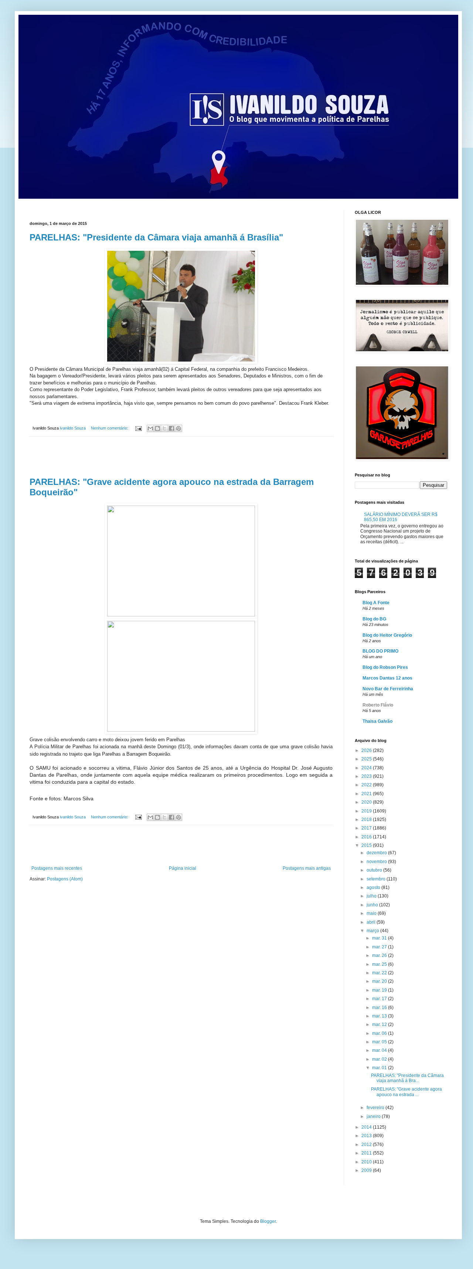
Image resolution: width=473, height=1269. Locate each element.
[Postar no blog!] (157, 428)
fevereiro (376, 1107)
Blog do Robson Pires (385, 667)
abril (372, 922)
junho (373, 904)
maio (372, 913)
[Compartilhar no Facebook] (171, 428)
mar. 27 (380, 947)
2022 (367, 784)
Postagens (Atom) (65, 879)
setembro (377, 879)
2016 (367, 836)
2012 (367, 1144)
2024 (367, 767)
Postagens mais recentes (56, 868)
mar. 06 (380, 1033)
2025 (367, 759)
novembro (377, 861)
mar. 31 (380, 938)
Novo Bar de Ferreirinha (388, 688)
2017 (367, 828)
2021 (367, 793)
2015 (367, 845)
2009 (367, 1170)
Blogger (268, 1221)
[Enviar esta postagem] (138, 428)
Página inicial (182, 868)
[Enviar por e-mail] (150, 428)
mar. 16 (380, 1007)
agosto (374, 887)
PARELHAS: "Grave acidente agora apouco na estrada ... (406, 1092)
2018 (367, 819)
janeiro (374, 1116)
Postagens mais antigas (307, 868)
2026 (367, 750)
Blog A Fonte (376, 602)
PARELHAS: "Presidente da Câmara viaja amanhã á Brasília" (156, 237)
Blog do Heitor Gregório (387, 635)
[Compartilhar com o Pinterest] (178, 428)
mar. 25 (380, 964)
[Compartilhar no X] (164, 428)
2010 (367, 1161)
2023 (367, 776)
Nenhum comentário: (110, 428)
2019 (367, 811)
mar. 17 (380, 998)
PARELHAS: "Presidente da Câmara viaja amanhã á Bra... (407, 1078)
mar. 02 (380, 1059)
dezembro (377, 852)
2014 (367, 1127)
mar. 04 (380, 1050)
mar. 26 (380, 955)
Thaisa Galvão (377, 721)
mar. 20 (380, 981)
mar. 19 (380, 990)
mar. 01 (380, 1067)
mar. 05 (380, 1041)
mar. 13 (380, 1016)
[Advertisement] (181, 457)
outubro (375, 870)
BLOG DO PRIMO (380, 651)
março (373, 930)
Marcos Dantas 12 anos (387, 678)
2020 (367, 802)
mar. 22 (380, 972)
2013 (367, 1135)
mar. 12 (380, 1024)
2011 (367, 1153)
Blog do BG (374, 619)
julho (372, 896)
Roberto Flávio (378, 705)
